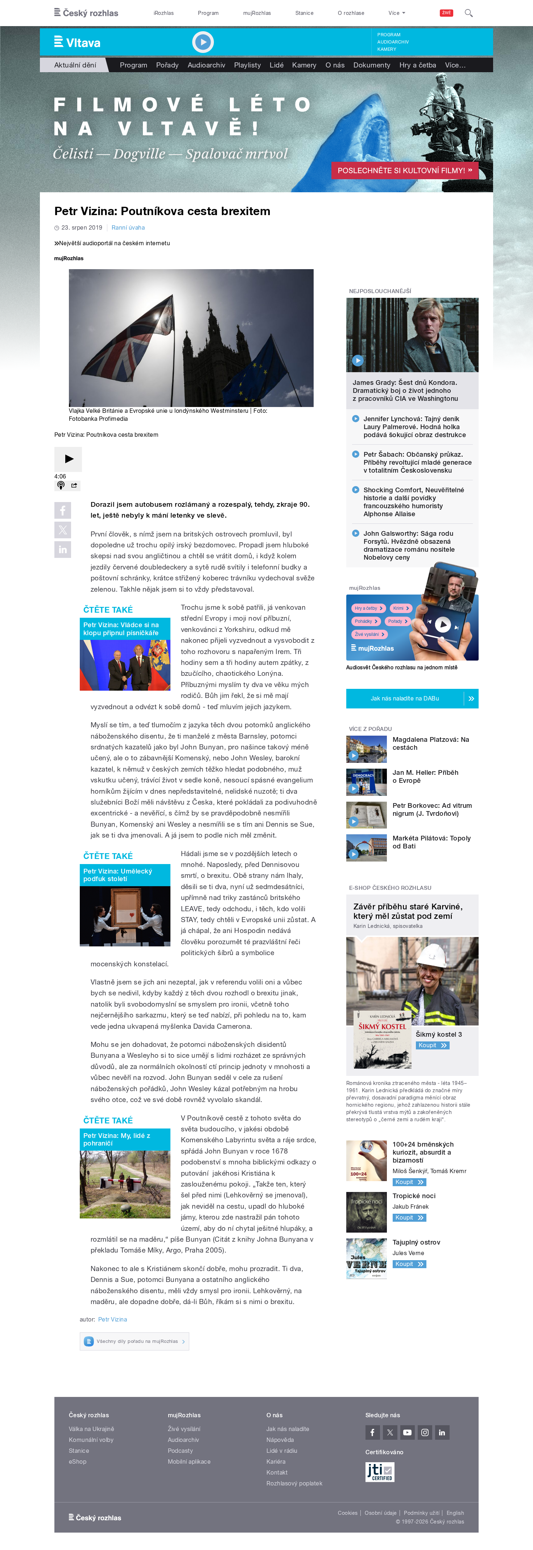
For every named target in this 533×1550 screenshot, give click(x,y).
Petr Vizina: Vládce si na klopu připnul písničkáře (121, 629)
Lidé (277, 65)
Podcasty (180, 1450)
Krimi (398, 608)
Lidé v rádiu (282, 1450)
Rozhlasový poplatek (294, 1483)
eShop (77, 1461)
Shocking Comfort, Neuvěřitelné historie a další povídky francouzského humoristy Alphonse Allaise (414, 502)
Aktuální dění (75, 65)
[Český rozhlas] (86, 13)
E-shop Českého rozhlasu (390, 888)
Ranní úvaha (128, 227)
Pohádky (363, 621)
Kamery (386, 49)
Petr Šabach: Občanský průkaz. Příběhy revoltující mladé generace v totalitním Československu (418, 462)
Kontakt (277, 1472)
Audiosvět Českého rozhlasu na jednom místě (402, 667)
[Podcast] (60, 486)
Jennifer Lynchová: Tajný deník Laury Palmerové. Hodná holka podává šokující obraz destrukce (415, 427)
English (455, 1513)
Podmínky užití (421, 1513)
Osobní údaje (381, 1513)
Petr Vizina (112, 1319)
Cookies (348, 1513)
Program (208, 13)
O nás (335, 65)
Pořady (167, 65)
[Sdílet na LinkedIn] (62, 549)
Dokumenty (372, 65)
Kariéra (275, 1461)
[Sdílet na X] (62, 530)
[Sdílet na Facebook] (62, 510)
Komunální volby (91, 1439)
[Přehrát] (68, 459)
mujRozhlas (257, 13)
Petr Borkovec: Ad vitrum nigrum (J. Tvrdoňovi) (432, 809)
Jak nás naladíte (288, 1429)
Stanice (305, 13)
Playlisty (247, 65)
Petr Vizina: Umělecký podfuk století (117, 875)
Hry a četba (418, 65)
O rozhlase (351, 13)
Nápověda (280, 1439)
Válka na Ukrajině (91, 1429)
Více (455, 65)
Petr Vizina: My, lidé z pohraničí (116, 1139)
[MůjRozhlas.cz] (68, 259)
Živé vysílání (367, 634)
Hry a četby (366, 608)
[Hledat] (469, 13)
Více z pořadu (370, 729)
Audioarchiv (393, 42)
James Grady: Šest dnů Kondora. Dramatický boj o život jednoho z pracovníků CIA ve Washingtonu (405, 390)
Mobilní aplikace (189, 1461)
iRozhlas (164, 13)
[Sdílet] (73, 486)
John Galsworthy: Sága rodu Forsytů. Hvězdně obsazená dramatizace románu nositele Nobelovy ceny (409, 545)
